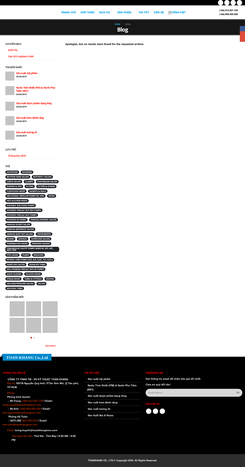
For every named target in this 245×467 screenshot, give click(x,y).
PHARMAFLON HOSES (17, 243)
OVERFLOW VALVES (40, 239)
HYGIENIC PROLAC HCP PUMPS (22, 215)
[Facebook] (220, 2)
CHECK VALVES (14, 181)
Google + (242, 33)
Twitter (155, 411)
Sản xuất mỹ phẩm (26, 73)
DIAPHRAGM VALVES (47, 181)
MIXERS (10, 239)
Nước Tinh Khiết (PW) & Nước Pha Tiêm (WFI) (35, 89)
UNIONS (50, 279)
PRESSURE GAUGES (41, 243)
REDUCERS (38, 255)
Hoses (51, 196)
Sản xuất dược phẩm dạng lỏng (33, 103)
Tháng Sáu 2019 (17, 155)
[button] (31, 337)
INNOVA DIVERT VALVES (18, 224)
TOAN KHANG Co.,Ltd (27, 357)
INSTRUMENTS (44, 234)
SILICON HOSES (33, 274)
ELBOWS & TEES (14, 186)
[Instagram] (233, 2)
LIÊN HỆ (159, 12)
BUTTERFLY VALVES (42, 177)
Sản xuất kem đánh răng (30, 117)
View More (50, 345)
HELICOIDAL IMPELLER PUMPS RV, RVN (25, 196)
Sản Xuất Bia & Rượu (101, 415)
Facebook (148, 411)
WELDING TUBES (15, 288)
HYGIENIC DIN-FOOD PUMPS (20, 205)
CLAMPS (29, 181)
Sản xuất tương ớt (26, 132)
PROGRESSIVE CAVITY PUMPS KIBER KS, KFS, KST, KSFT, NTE (30, 249)
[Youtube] (227, 2)
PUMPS (25, 255)
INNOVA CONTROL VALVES (43, 219)
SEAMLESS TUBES (37, 264)
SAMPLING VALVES (16, 264)
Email (242, 39)
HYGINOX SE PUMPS (16, 219)
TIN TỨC (144, 12)
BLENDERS (27, 172)
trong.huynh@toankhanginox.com (36, 430)
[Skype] (239, 2)
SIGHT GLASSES (14, 274)
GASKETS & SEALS (37, 191)
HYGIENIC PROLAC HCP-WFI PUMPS (24, 210)
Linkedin (162, 411)
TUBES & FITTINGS (33, 279)
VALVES (41, 283)
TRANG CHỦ (68, 12)
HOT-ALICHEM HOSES (17, 200)
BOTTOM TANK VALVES (18, 177)
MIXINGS (22, 239)
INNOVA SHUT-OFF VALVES (20, 234)
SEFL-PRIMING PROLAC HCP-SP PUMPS (25, 269)
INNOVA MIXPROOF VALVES (20, 229)
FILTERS (29, 186)
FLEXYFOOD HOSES (16, 191)
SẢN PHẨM (124, 12)
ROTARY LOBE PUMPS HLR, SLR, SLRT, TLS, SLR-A (30, 259)
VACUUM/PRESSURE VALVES (20, 283)
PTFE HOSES (12, 255)
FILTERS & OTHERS (46, 186)
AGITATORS (12, 172)
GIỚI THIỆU (88, 12)
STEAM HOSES (13, 279)
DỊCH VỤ (104, 12)
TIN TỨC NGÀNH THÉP (21, 56)
